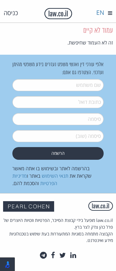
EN (100, 12)
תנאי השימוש (55, 175)
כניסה (11, 13)
